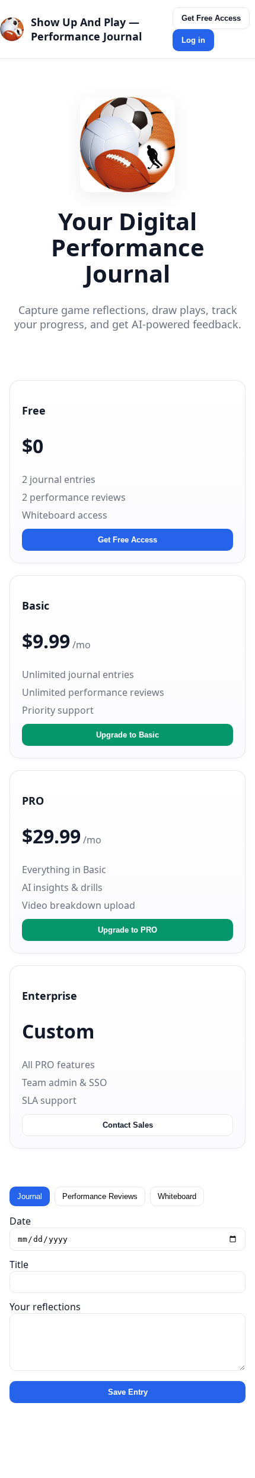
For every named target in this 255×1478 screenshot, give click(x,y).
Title (18, 1264)
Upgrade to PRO (127, 929)
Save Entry (128, 1392)
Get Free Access (211, 18)
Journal (29, 1196)
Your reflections (45, 1306)
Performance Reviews (100, 1196)
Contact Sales (128, 1125)
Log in (193, 40)
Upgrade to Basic (127, 734)
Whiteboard (177, 1196)
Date (20, 1221)
